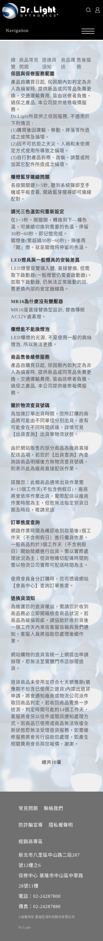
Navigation (17, 30)
